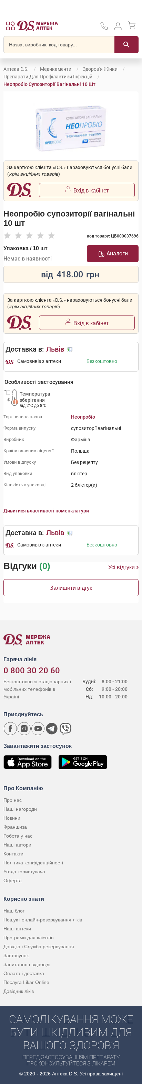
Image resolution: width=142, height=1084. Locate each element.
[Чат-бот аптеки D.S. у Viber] (65, 728)
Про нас (12, 800)
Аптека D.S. (16, 69)
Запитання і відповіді (26, 964)
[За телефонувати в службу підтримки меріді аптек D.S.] (104, 28)
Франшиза (15, 827)
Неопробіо (83, 417)
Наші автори (17, 845)
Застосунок (16, 955)
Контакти (13, 853)
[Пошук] (126, 44)
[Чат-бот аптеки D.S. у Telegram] (52, 728)
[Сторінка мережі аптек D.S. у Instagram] (24, 728)
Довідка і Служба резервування (38, 946)
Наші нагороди (20, 809)
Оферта (12, 880)
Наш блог (13, 911)
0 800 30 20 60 (31, 670)
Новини (11, 818)
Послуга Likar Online (26, 982)
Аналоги (117, 253)
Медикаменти (55, 69)
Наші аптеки (17, 928)
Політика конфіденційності (33, 862)
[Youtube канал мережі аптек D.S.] (38, 728)
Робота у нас (17, 836)
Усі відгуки (121, 567)
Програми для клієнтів (28, 937)
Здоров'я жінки (100, 69)
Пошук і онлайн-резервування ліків (42, 919)
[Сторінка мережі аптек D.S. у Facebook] (10, 728)
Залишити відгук (71, 588)
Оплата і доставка (23, 973)
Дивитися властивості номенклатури (46, 510)
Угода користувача (24, 871)
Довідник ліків (18, 991)
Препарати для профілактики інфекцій (47, 76)
